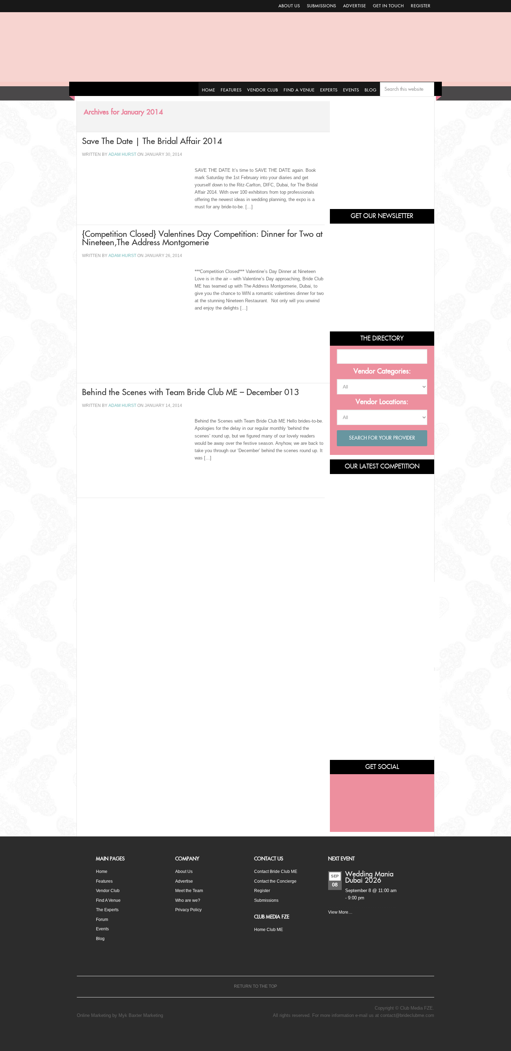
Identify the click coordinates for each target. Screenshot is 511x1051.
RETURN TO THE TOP (255, 986)
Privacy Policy (189, 909)
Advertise (354, 5)
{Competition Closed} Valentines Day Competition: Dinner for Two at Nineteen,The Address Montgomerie (200, 253)
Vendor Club (108, 890)
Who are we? (188, 899)
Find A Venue (109, 899)
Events (103, 928)
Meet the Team (190, 890)
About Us (289, 5)
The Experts (108, 909)
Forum (102, 918)
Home (102, 871)
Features (105, 880)
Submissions (321, 5)
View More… (341, 912)
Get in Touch (388, 5)
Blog (100, 937)
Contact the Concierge (276, 880)
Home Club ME (269, 928)
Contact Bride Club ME (277, 871)
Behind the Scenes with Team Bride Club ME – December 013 (203, 426)
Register (421, 5)
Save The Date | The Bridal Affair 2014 (186, 143)
